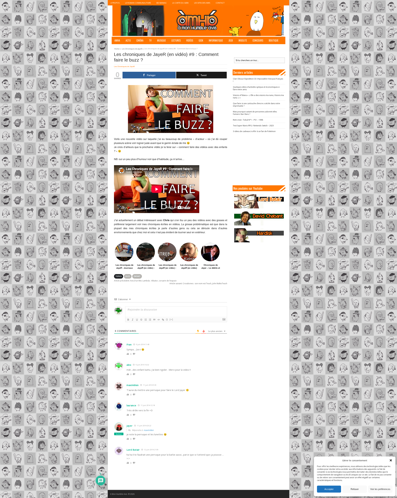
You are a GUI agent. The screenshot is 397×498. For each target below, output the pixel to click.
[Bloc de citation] (154, 320)
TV (150, 40)
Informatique (216, 40)
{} (167, 319)
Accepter (329, 489)
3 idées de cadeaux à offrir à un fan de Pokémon (254, 131)
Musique (161, 40)
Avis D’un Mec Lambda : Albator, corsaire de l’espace (145, 280)
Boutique (273, 40)
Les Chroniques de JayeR (124, 66)
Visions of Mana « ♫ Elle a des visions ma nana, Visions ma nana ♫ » (258, 96)
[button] (390, 460)
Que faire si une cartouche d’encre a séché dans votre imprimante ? (256, 104)
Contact (220, 3)
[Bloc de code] (158, 320)
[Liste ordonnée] (145, 320)
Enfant (137, 276)
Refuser (355, 489)
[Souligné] (137, 320)
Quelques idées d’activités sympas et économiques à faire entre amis (256, 88)
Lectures (176, 40)
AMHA (117, 40)
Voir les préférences (380, 489)
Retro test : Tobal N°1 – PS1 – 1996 (248, 120)
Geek (201, 40)
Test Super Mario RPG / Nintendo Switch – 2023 (253, 125)
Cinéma (139, 40)
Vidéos (189, 40)
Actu (128, 40)
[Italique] (132, 320)
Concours (257, 40)
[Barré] (141, 320)
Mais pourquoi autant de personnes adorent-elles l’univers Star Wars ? (255, 112)
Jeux (230, 40)
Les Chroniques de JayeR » (133, 48)
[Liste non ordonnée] (150, 320)
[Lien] (163, 320)
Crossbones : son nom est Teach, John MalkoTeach (198, 283)
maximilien (149, 430)
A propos (115, 3)
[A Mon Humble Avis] (198, 20)
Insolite (243, 40)
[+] (171, 319)
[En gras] (128, 320)
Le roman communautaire (138, 3)
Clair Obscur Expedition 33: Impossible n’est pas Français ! (258, 80)
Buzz (127, 276)
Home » (117, 48)
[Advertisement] (259, 159)
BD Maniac (161, 3)
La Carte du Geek (180, 3)
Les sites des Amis (202, 3)
